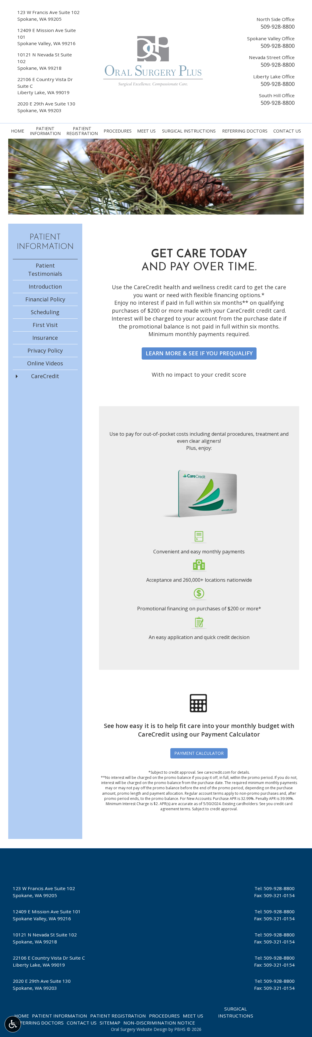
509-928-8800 (278, 26)
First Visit (45, 325)
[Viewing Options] (13, 1024)
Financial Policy (45, 299)
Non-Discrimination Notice (159, 1023)
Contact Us (287, 131)
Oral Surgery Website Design (139, 1029)
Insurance (45, 337)
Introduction (45, 286)
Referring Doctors (245, 131)
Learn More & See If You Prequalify (199, 353)
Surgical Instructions (189, 131)
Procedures (118, 131)
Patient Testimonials (45, 269)
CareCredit (45, 376)
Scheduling (45, 312)
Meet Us (146, 131)
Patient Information (59, 1016)
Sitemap (110, 1023)
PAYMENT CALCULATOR (199, 753)
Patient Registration (118, 1016)
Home (17, 131)
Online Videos (45, 363)
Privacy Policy (45, 350)
